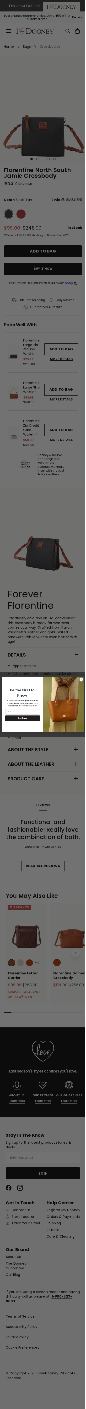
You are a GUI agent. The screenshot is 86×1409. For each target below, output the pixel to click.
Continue (20, 718)
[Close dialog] (79, 679)
